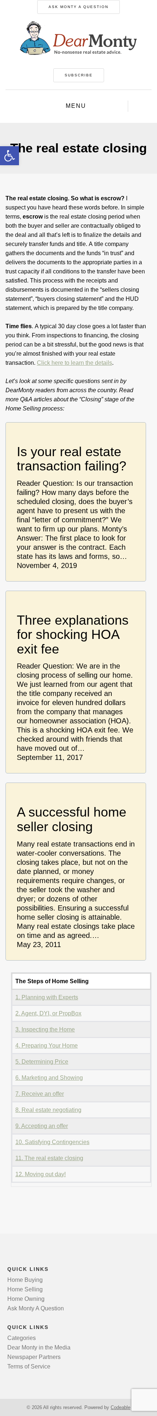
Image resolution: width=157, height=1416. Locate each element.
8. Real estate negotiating (48, 1110)
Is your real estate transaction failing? (71, 458)
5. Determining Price (41, 1062)
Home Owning (26, 1299)
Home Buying (25, 1280)
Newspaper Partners (34, 1357)
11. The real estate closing (49, 1158)
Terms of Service (28, 1366)
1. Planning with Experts (46, 997)
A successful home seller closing (71, 819)
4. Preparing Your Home (46, 1045)
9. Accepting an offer (41, 1126)
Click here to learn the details (74, 363)
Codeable (120, 1407)
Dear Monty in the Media (38, 1347)
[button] (9, 155)
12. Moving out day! (40, 1174)
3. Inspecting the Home (45, 1029)
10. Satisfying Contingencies (52, 1142)
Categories (21, 1338)
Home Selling (25, 1289)
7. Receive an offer (39, 1094)
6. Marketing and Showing (49, 1078)
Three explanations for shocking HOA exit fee (73, 634)
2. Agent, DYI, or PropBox (48, 1013)
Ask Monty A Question (78, 7)
